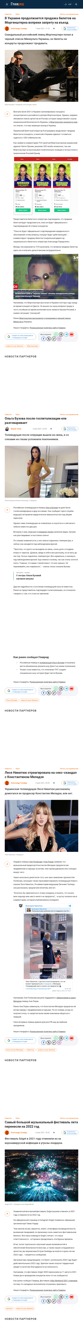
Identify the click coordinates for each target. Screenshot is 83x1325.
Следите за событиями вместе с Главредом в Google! (22, 337)
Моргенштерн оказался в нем (63, 122)
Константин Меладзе (14, 1050)
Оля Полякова (35, 862)
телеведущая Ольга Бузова (51, 663)
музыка (9, 1308)
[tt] (49, 339)
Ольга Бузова (52, 507)
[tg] (66, 334)
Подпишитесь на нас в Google (71, 28)
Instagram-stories (45, 532)
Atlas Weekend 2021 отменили (63, 1281)
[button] (7, 4)
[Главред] (17, 4)
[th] (61, 334)
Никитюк (30, 1050)
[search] (76, 4)
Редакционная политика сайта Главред (47, 328)
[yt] (71, 334)
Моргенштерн (32, 346)
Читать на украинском (69, 14)
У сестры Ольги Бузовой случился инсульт (28, 576)
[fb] (43, 339)
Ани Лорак (49, 862)
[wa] (56, 334)
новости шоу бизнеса (14, 346)
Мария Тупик (16, 429)
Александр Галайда (19, 29)
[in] (59, 339)
